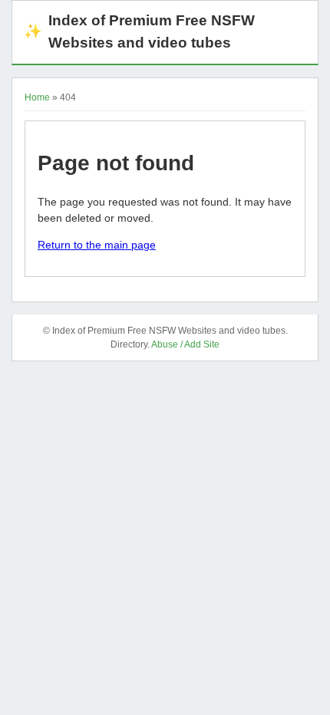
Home (37, 97)
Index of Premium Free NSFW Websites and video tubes (139, 31)
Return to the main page (97, 245)
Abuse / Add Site (185, 344)
